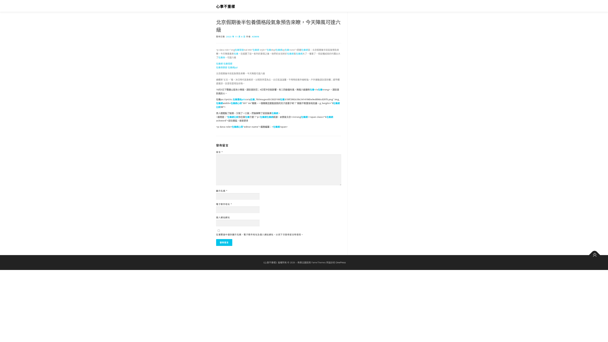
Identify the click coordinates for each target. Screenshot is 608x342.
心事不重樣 (225, 6)
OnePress (341, 262)
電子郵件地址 (224, 204)
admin (255, 36)
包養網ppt (233, 67)
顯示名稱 (221, 190)
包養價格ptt (239, 99)
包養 (269, 49)
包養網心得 (236, 103)
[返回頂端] (594, 255)
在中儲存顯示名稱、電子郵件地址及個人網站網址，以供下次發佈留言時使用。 (259, 234)
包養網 (256, 49)
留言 (219, 152)
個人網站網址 (223, 217)
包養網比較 (232, 116)
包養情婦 (227, 63)
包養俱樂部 (221, 67)
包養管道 (239, 49)
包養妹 (221, 57)
